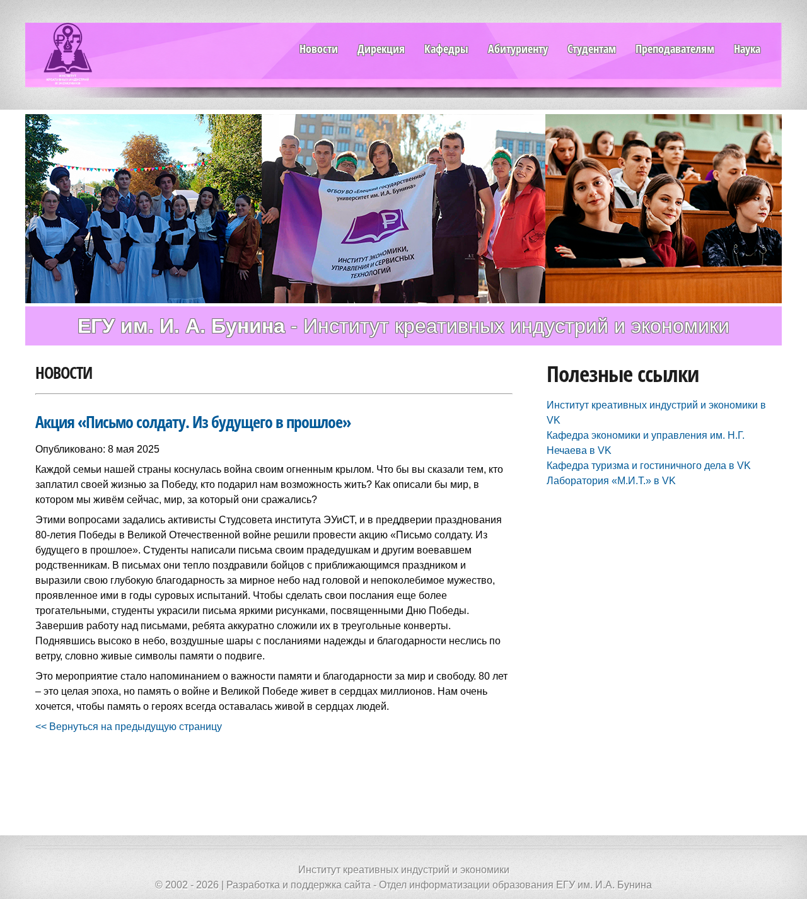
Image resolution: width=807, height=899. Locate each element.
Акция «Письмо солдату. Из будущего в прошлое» (193, 422)
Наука (747, 48)
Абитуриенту (518, 48)
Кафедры (446, 48)
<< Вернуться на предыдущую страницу (128, 726)
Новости (318, 48)
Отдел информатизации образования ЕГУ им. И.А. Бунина (515, 884)
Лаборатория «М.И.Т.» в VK (611, 480)
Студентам (591, 48)
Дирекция (381, 48)
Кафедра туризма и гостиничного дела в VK (649, 465)
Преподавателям (675, 48)
